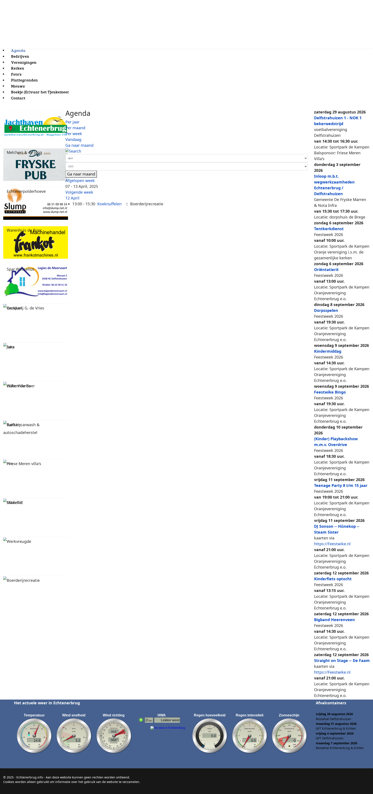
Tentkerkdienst (329, 228)
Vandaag (73, 139)
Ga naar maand (79, 145)
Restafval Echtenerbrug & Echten (340, 748)
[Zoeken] (186, 151)
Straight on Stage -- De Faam (342, 660)
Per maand (75, 127)
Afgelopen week (80, 180)
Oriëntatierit (326, 269)
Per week (73, 133)
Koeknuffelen (109, 203)
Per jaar (72, 121)
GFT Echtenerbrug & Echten (336, 728)
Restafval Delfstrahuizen (333, 719)
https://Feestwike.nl (332, 543)
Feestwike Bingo (330, 392)
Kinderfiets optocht (333, 578)
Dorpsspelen (326, 310)
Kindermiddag (327, 351)
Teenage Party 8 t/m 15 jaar (340, 485)
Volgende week (79, 192)
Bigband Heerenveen (334, 619)
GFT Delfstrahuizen (329, 738)
